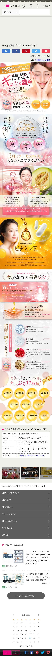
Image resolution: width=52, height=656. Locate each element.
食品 (9, 486)
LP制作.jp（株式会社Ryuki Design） (32, 455)
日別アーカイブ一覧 (26, 646)
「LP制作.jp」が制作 (42, 60)
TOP (3, 486)
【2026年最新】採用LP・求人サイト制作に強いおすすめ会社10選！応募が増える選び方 (38, 577)
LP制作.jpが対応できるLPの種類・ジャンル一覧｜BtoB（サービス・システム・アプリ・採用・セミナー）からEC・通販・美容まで (38, 555)
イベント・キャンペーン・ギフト (26, 486)
